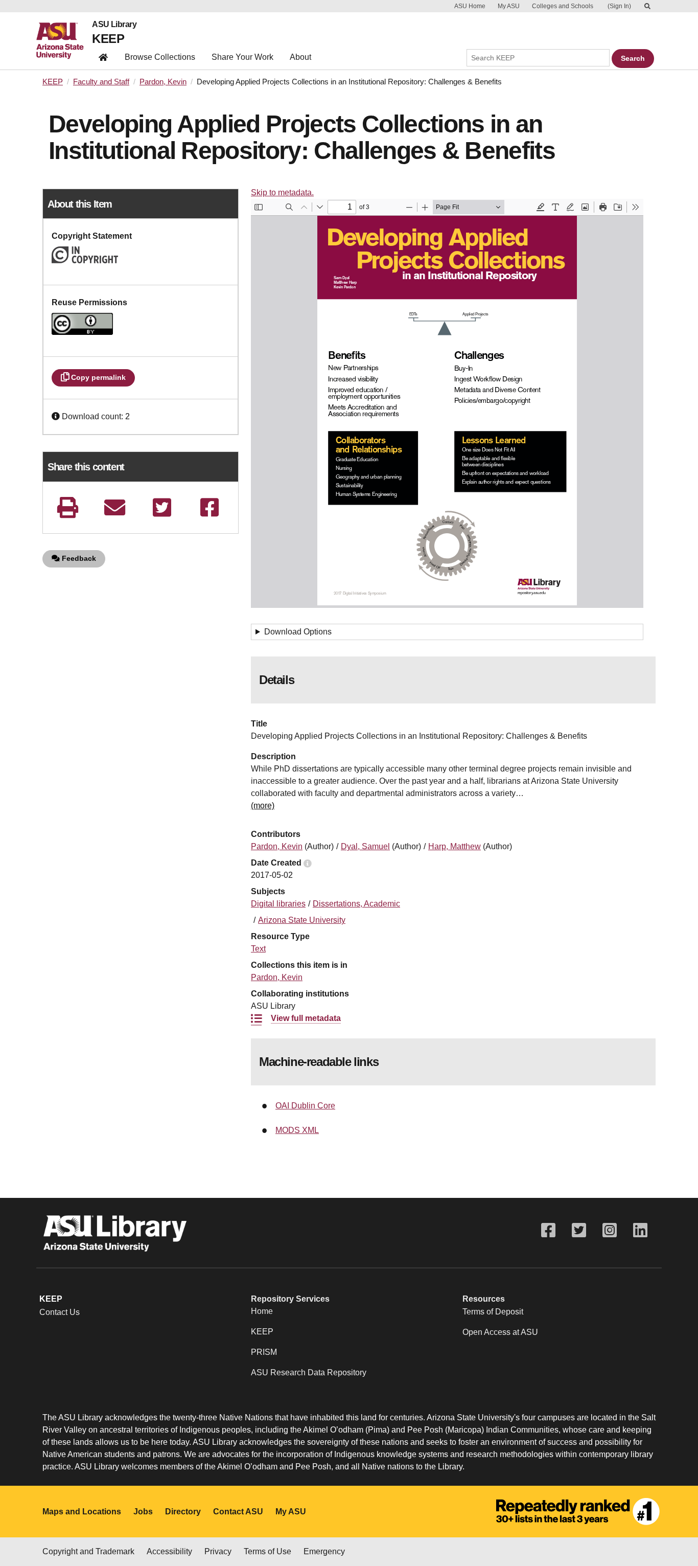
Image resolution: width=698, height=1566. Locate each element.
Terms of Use (267, 1551)
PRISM (264, 1352)
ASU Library (114, 24)
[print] (67, 507)
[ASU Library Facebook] (548, 1230)
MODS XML (297, 1130)
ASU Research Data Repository (308, 1372)
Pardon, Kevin (163, 82)
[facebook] (209, 507)
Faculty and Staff (101, 82)
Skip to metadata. (282, 192)
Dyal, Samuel (365, 846)
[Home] (64, 41)
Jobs (143, 1511)
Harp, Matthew (454, 846)
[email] (114, 507)
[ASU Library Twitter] (579, 1230)
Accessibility (169, 1551)
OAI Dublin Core (305, 1105)
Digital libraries (278, 903)
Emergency (324, 1551)
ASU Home (469, 6)
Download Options (298, 631)
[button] (57, 416)
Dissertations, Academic (356, 903)
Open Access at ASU (500, 1332)
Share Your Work (242, 57)
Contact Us (59, 1312)
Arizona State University (301, 920)
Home (262, 1311)
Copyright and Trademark (88, 1551)
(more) (262, 805)
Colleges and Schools (562, 6)
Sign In (619, 6)
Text (258, 948)
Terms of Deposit (492, 1311)
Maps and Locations (81, 1511)
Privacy (217, 1551)
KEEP (108, 39)
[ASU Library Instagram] (609, 1230)
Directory (183, 1511)
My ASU (509, 6)
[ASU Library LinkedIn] (640, 1230)
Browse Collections (160, 57)
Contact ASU (238, 1511)
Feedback (78, 558)
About (300, 57)
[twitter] (161, 507)
